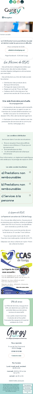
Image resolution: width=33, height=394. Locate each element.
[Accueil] (14, 10)
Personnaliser (27, 391)
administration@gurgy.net (16, 50)
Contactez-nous (16, 355)
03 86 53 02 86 (16, 351)
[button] (11, 2)
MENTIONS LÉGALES (16, 381)
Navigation (8, 18)
